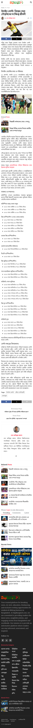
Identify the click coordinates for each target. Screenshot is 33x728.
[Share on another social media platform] (27, 39)
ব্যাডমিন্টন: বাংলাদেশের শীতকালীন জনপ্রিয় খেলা (18, 502)
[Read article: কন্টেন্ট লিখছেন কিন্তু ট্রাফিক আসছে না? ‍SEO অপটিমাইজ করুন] (16, 559)
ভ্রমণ (24, 649)
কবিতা (3, 666)
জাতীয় (3, 683)
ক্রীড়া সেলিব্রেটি (20, 392)
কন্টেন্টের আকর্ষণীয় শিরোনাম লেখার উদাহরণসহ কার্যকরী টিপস (19, 569)
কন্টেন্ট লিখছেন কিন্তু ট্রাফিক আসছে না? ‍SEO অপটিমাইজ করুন (15, 563)
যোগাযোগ (13, 721)
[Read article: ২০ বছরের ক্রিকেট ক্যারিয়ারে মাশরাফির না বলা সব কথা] (4, 496)
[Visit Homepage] (16, 2)
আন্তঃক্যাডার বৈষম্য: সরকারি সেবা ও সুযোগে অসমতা (19, 582)
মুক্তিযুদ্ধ (25, 652)
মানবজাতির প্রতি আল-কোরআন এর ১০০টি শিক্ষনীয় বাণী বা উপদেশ (19, 518)
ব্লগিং (13, 693)
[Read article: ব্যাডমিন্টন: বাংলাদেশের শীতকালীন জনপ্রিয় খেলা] (4, 503)
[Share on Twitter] (17, 39)
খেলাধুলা (8, 8)
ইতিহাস (3, 655)
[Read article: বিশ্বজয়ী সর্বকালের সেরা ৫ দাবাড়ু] (4, 123)
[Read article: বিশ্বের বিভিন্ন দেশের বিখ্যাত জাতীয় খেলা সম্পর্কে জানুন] (4, 130)
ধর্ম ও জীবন (15, 664)
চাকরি (3, 679)
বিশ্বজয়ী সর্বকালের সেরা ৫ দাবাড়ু (19, 121)
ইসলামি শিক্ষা (5, 659)
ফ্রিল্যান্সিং (15, 667)
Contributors (13, 719)
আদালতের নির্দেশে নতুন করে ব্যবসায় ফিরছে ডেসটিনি (19, 576)
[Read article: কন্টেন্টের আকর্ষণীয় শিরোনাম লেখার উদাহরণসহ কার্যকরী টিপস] (4, 569)
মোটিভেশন (26, 655)
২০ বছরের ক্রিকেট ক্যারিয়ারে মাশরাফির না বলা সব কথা (20, 496)
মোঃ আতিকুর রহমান (10, 18)
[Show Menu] (2, 2)
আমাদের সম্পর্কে (4, 719)
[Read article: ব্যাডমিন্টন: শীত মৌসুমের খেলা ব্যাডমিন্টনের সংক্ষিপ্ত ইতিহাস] (4, 483)
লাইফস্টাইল (26, 662)
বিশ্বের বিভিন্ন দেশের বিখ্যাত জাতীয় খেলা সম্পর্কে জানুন (20, 129)
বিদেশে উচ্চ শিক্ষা (15, 681)
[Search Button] (31, 2)
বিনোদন (14, 686)
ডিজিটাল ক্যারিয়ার (4, 687)
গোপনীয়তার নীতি (21, 719)
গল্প (2, 676)
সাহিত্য (25, 679)
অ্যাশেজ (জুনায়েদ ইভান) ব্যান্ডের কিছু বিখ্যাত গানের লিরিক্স (20, 538)
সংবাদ (25, 672)
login (8, 510)
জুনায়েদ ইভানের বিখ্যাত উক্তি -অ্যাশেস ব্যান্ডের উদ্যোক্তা (20, 524)
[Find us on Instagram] (10, 640)
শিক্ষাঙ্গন (25, 669)
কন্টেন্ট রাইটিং (5, 662)
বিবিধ (13, 690)
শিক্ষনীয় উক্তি (27, 666)
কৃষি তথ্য (4, 669)
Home (2, 8)
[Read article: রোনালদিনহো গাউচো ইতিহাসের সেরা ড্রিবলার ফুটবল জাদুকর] (4, 489)
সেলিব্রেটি (26, 683)
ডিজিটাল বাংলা (15, 650)
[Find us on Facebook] (2, 640)
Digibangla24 (8, 724)
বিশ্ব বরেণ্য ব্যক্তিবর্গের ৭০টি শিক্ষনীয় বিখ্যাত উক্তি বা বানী (19, 531)
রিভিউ (24, 659)
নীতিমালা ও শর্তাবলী (5, 721)
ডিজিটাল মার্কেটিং (15, 656)
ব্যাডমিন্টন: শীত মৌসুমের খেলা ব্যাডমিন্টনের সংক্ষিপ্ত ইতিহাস (17, 483)
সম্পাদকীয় (26, 676)
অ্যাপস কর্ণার (5, 649)
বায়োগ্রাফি (15, 671)
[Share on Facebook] (6, 39)
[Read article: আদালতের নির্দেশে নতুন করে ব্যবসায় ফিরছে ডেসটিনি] (4, 576)
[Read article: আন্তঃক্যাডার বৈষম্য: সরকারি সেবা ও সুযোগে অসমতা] (4, 582)
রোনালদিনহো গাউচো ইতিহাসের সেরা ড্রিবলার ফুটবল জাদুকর (16, 166)
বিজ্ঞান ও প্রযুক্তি (14, 675)
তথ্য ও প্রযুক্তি (16, 661)
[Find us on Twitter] (6, 640)
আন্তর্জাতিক (4, 652)
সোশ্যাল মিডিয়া (25, 687)
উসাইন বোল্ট (10, 392)
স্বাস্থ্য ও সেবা (27, 692)
